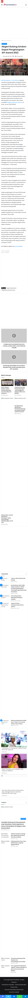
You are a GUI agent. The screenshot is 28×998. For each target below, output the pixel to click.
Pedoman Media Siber (20, 984)
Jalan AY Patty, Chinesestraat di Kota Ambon (17, 605)
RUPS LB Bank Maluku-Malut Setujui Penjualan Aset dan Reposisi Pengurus (6, 390)
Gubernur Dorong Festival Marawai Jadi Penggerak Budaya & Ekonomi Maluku (20, 390)
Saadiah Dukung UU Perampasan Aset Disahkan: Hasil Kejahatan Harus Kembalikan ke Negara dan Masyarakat (13, 825)
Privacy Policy (14, 987)
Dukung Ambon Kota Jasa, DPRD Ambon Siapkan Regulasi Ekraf (18, 842)
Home (4, 40)
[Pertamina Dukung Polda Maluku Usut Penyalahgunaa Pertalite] (5, 960)
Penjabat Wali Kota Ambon (14, 102)
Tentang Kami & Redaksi (8, 984)
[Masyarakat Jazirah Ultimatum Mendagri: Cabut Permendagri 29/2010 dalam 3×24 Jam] (7, 456)
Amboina (9, 40)
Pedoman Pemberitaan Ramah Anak (14, 989)
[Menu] (2, 5)
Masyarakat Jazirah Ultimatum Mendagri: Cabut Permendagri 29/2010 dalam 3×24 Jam (7, 518)
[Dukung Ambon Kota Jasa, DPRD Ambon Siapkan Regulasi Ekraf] (5, 898)
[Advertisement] (14, 22)
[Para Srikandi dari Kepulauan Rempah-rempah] (5, 598)
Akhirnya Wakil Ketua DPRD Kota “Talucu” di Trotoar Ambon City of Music (18, 722)
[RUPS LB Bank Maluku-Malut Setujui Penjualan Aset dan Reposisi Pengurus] (7, 382)
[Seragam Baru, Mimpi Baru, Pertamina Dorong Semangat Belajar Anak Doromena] (21, 401)
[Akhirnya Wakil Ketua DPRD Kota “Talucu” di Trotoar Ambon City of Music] (5, 723)
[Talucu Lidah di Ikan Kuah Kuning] (5, 580)
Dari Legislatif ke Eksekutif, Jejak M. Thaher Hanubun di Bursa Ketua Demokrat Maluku (19, 968)
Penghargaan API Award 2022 (8, 290)
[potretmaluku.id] (10, 5)
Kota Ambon (15, 80)
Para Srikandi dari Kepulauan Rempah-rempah (17, 597)
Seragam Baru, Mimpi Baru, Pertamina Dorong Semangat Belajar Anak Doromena (20, 408)
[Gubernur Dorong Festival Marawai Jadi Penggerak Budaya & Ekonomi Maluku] (21, 382)
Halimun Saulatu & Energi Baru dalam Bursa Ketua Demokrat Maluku (18, 835)
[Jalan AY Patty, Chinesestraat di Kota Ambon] (5, 661)
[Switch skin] (26, 5)
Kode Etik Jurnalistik (14, 992)
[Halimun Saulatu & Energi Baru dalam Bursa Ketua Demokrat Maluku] (5, 836)
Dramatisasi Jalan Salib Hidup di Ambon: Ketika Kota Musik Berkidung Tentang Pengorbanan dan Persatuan (18, 588)
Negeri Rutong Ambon (11, 288)
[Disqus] (14, 549)
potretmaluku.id (5, 80)
